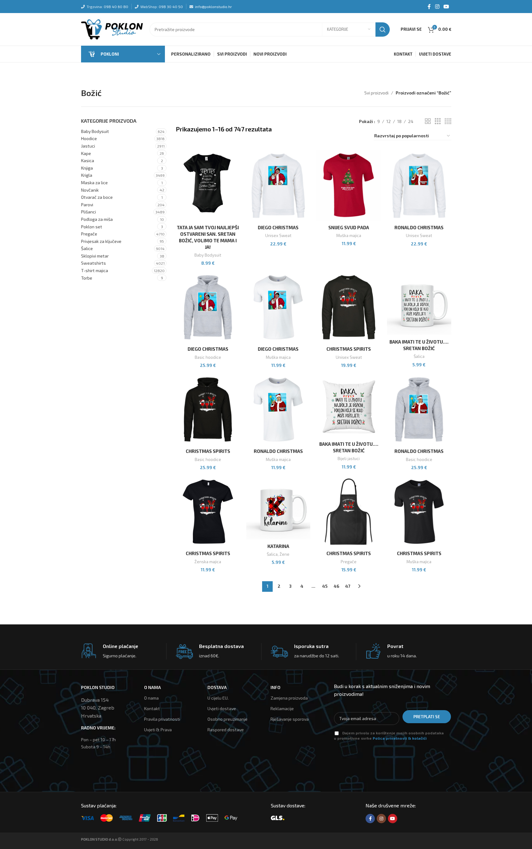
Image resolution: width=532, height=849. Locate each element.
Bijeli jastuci (349, 458)
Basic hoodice (208, 357)
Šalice (87, 248)
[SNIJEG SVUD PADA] (348, 185)
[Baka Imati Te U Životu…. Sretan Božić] (419, 304)
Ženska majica (207, 561)
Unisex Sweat (278, 235)
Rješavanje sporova (290, 719)
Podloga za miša (97, 219)
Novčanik (90, 190)
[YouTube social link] (446, 6)
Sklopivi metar (95, 255)
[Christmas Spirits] (348, 307)
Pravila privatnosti (162, 719)
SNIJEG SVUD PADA (348, 227)
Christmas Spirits (348, 349)
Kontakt (152, 708)
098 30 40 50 (171, 6)
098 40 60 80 (116, 6)
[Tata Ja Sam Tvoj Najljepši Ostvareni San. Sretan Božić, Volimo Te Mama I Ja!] (208, 185)
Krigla (86, 175)
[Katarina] (278, 508)
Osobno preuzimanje (227, 719)
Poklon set (91, 226)
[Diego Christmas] (278, 185)
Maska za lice (94, 182)
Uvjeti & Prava (158, 729)
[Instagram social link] (437, 6)
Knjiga (87, 168)
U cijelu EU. (218, 698)
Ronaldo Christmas (418, 227)
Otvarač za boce (97, 197)
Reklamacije (282, 708)
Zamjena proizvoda (289, 698)
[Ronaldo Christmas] (419, 185)
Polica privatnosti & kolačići (400, 738)
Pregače (89, 233)
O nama (151, 698)
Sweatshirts (93, 263)
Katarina (278, 546)
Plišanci (88, 211)
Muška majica (348, 235)
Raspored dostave (225, 729)
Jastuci (88, 145)
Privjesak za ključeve (101, 241)
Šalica (419, 356)
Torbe (86, 278)
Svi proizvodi (376, 92)
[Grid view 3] (438, 121)
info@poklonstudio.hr (213, 6)
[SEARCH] (382, 29)
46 (336, 586)
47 (347, 586)
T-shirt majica (94, 270)
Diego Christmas (278, 227)
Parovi (87, 204)
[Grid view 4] (448, 121)
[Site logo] (112, 28)
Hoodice (89, 138)
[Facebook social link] (429, 6)
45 (325, 586)
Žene (284, 554)
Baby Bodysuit (95, 131)
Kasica (87, 160)
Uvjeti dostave (221, 708)
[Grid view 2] (428, 121)
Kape (86, 153)
